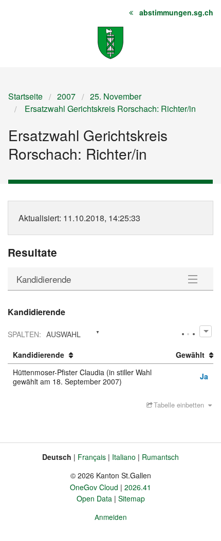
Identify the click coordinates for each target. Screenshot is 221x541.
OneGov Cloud (94, 487)
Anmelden (111, 517)
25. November (115, 96)
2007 (66, 96)
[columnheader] (89, 355)
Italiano (124, 457)
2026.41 (137, 487)
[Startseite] (110, 42)
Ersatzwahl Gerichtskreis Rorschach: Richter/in (109, 108)
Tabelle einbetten (179, 405)
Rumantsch (160, 457)
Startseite (25, 96)
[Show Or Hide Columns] (205, 331)
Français (92, 457)
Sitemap (131, 498)
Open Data (94, 498)
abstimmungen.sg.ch (176, 12)
